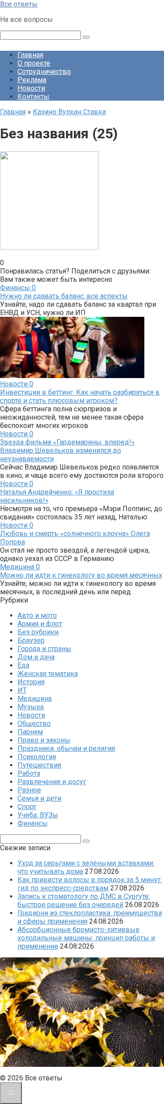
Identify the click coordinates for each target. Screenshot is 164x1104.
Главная (30, 55)
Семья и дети (39, 798)
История (31, 682)
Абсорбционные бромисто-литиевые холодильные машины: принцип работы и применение (86, 937)
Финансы (32, 823)
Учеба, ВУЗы (37, 815)
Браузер (31, 640)
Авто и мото (37, 615)
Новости (31, 88)
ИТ (22, 690)
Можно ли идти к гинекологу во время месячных (81, 575)
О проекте (33, 63)
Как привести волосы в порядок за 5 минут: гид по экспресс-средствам (89, 884)
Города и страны (44, 649)
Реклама (31, 80)
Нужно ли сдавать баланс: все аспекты (64, 296)
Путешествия (39, 765)
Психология (36, 757)
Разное (29, 790)
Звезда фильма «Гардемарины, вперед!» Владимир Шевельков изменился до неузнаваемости (67, 450)
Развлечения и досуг (51, 782)
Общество (34, 723)
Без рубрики (38, 632)
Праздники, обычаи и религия (66, 748)
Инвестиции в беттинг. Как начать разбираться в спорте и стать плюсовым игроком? (80, 396)
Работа (28, 773)
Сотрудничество (44, 71)
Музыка (30, 707)
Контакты (33, 96)
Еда (23, 665)
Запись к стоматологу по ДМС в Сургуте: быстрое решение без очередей (83, 900)
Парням (30, 732)
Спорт (26, 807)
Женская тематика (47, 673)
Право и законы (43, 740)
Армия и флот (39, 624)
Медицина (34, 698)
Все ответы (19, 4)
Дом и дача (36, 657)
